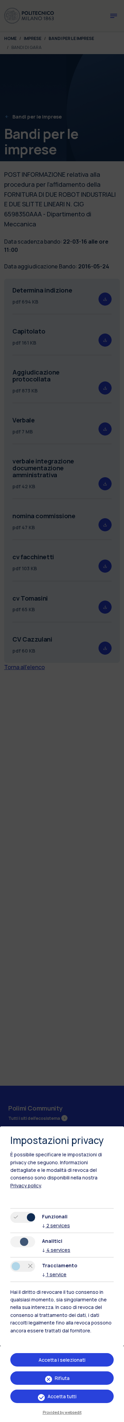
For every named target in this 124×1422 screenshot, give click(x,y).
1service (54, 1274)
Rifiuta (62, 1378)
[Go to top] (114, 1414)
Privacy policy (25, 1185)
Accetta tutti (62, 1396)
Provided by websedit (62, 1412)
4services (56, 1250)
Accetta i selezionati (62, 1360)
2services (56, 1225)
